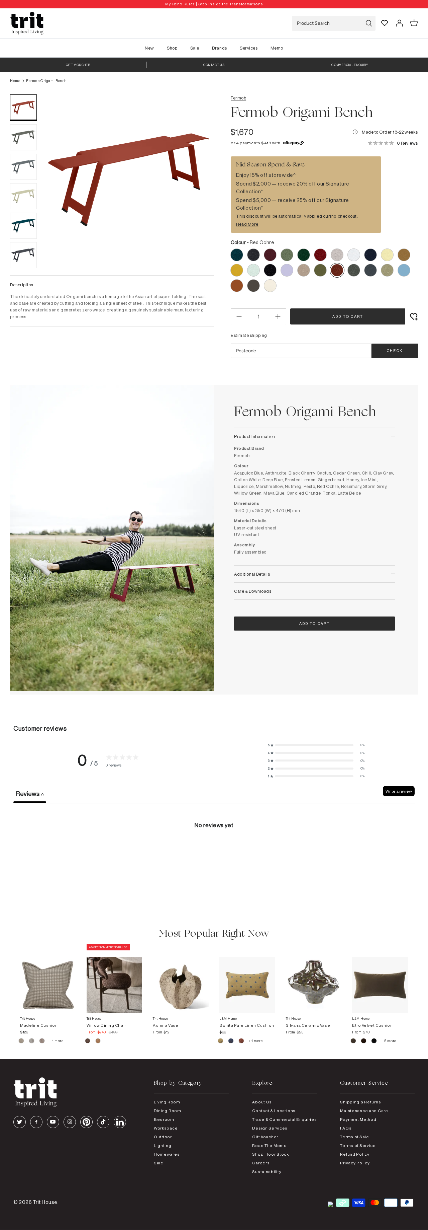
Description (21, 284)
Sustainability (266, 1171)
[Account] (399, 23)
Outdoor (163, 1136)
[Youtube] (53, 1122)
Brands (219, 48)
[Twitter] (19, 1122)
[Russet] (42, 1041)
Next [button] (200, 195)
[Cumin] (98, 1041)
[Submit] (368, 23)
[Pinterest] (86, 1122)
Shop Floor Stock (270, 1154)
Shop (172, 48)
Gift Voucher (265, 1136)
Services (248, 48)
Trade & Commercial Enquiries (284, 1119)
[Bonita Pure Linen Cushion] (247, 978)
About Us (262, 1101)
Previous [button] (56, 195)
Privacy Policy (354, 1162)
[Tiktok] (103, 1122)
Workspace (166, 1128)
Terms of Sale (354, 1136)
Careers (261, 1162)
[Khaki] (221, 1041)
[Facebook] (36, 1122)
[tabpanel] (214, 853)
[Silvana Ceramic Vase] (314, 978)
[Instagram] (70, 1122)
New (149, 48)
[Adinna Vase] (181, 978)
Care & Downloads (252, 591)
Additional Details (252, 574)
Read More (247, 224)
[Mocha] (88, 1041)
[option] (214, 4)
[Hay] (21, 1041)
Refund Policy (354, 1154)
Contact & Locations (274, 1110)
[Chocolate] (364, 1041)
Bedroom (164, 1119)
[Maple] (241, 1041)
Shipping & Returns (360, 1101)
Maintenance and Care (364, 1110)
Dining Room (167, 1110)
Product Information (254, 436)
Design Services (270, 1128)
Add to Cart (347, 316)
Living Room (167, 1101)
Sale (194, 48)
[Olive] (353, 1041)
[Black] (374, 1041)
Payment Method (358, 1119)
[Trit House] (26, 23)
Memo (277, 48)
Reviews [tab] (29, 794)
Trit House (45, 1202)
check (395, 350)
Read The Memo (269, 1145)
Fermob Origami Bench (46, 80)
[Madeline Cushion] (48, 978)
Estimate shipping (249, 335)
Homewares (167, 1154)
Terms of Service (358, 1145)
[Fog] (32, 1041)
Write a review (399, 791)
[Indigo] (231, 1041)
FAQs (345, 1128)
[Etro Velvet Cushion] (380, 978)
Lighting (163, 1145)
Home (15, 80)
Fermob (238, 97)
